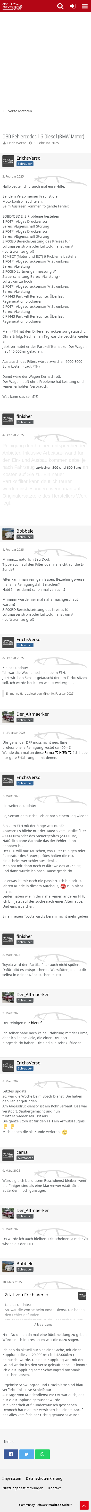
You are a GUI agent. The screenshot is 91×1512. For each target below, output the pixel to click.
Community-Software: (45, 1505)
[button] (85, 6)
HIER (63, 752)
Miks (45, 694)
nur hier (31, 1022)
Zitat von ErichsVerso (26, 1295)
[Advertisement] (45, 59)
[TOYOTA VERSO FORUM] (12, 6)
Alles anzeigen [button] (44, 1324)
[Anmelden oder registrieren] (72, 6)
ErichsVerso (16, 143)
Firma (49, 752)
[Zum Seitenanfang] (84, 1505)
